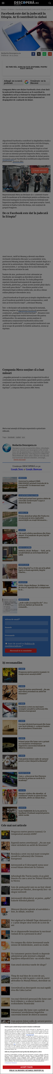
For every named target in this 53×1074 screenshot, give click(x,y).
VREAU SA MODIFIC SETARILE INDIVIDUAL (26, 1070)
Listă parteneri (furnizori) (11, 1062)
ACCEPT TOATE (26, 1067)
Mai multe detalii (30, 1034)
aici (14, 1044)
